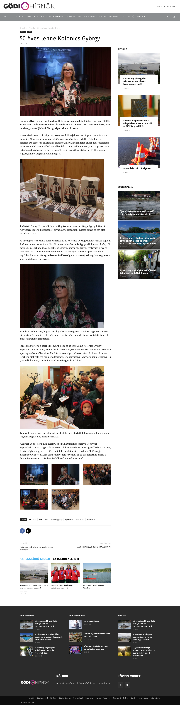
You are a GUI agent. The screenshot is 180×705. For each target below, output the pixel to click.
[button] (173, 16)
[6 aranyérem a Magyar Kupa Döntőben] (97, 573)
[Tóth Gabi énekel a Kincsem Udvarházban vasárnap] (75, 649)
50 (30, 519)
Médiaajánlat (155, 698)
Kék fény (53, 698)
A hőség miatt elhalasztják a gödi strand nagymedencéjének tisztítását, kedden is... (48, 637)
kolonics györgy (56, 519)
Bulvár (125, 698)
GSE (40, 519)
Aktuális (32, 28)
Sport (29, 32)
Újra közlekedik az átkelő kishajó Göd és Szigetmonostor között (137, 213)
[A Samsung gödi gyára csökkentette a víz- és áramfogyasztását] (34, 573)
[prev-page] (21, 593)
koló (46, 519)
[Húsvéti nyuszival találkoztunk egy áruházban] (75, 637)
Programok (90, 698)
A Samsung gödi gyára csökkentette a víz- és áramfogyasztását (134, 81)
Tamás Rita (80, 519)
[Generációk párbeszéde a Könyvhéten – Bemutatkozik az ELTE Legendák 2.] (139, 110)
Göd (34, 519)
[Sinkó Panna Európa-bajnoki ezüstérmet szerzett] (65, 573)
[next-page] (25, 593)
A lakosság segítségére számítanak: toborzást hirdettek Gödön (138, 271)
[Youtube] (127, 685)
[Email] (28, 531)
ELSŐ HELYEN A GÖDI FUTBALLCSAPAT (94, 547)
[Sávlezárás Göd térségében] (139, 152)
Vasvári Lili (91, 519)
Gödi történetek (65, 698)
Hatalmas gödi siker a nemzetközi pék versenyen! (36, 548)
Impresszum (143, 698)
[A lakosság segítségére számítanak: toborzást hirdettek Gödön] (139, 264)
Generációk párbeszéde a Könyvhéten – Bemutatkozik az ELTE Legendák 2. (137, 123)
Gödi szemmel (42, 698)
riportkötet (69, 519)
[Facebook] (168, 16)
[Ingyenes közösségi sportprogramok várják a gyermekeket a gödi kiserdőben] (124, 651)
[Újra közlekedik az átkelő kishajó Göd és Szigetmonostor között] (139, 205)
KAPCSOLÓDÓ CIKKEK (35, 559)
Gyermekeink (78, 698)
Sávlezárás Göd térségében (137, 168)
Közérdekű (117, 698)
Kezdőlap (23, 28)
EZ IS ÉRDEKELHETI (66, 559)
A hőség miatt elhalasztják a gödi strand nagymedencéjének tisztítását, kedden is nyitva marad (138, 241)
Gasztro (134, 698)
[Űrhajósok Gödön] (75, 624)
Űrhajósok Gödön (91, 621)
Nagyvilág (106, 698)
